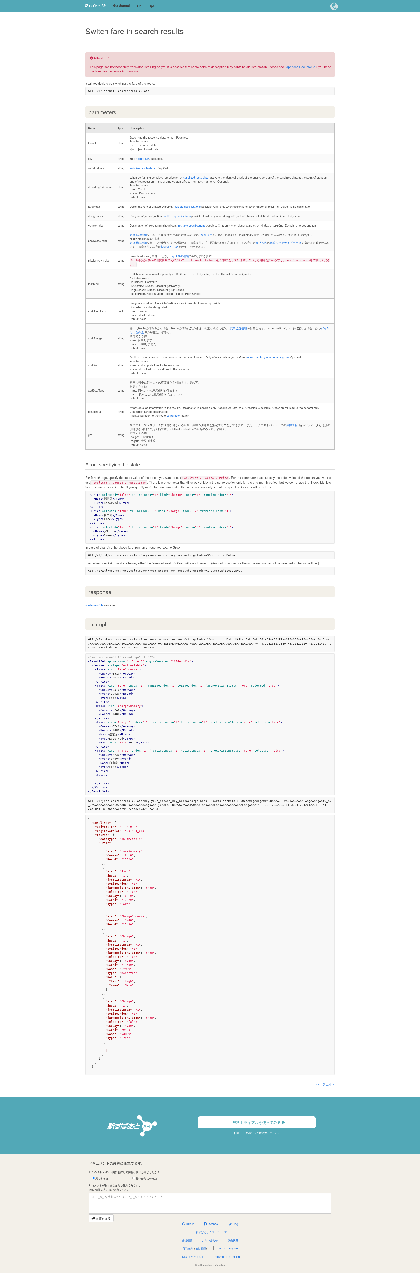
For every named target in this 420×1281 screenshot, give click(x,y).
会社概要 (187, 1240)
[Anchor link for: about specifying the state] (142, 464)
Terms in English (228, 1248)
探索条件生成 (169, 247)
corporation (173, 416)
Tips (151, 6)
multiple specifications (187, 207)
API (139, 6)
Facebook (213, 1224)
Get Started (121, 5)
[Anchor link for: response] (114, 591)
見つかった (101, 1178)
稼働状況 (233, 1240)
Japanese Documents (300, 67)
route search (94, 605)
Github (189, 1224)
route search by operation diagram (267, 357)
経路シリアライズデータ (285, 243)
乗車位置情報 (238, 328)
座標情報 (292, 425)
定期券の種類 (138, 235)
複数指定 (206, 235)
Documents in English (227, 1256)
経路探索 (261, 243)
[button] (334, 6)
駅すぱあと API (96, 5)
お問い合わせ (210, 1240)
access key (142, 159)
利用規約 (187, 1248)
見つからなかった (146, 1178)
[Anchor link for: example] (112, 624)
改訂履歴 (200, 1248)
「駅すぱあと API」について (210, 1232)
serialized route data (142, 168)
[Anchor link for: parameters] (119, 112)
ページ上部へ (325, 1084)
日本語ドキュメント (192, 1256)
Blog (235, 1224)
